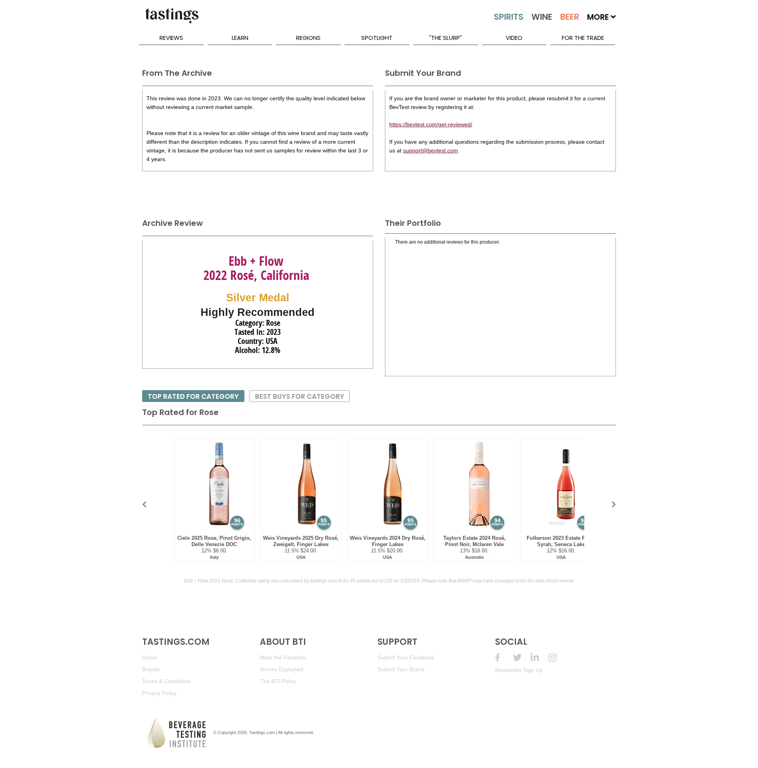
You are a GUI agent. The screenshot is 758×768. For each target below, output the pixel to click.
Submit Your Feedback (405, 657)
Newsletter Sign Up (519, 670)
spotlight (376, 38)
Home (149, 657)
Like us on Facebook (504, 657)
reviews (171, 38)
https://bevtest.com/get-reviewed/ (430, 124)
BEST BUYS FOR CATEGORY (299, 396)
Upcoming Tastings (557, 657)
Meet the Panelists (283, 657)
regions (308, 38)
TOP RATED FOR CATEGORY (193, 396)
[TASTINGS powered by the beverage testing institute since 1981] (171, 20)
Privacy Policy (159, 693)
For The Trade (583, 38)
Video (514, 38)
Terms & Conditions (166, 681)
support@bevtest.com (430, 150)
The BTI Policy (278, 681)
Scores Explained (281, 669)
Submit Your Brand (400, 669)
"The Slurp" (445, 38)
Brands (151, 669)
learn (240, 38)
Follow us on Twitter (522, 657)
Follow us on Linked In (539, 657)
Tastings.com (262, 732)
